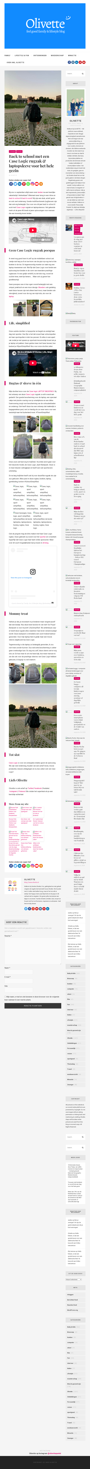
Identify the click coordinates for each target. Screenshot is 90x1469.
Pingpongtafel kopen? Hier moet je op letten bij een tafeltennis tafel (79, 786)
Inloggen (70, 1294)
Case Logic (20, 207)
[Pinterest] (80, 62)
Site (6, 986)
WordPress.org (72, 1310)
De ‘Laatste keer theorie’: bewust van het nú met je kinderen (38, 822)
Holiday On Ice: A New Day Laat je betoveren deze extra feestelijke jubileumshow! (79, 295)
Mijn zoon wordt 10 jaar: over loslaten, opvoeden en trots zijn (79, 655)
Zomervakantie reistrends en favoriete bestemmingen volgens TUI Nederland (79, 592)
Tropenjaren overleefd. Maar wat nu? (80, 632)
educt (69, 994)
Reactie (8, 936)
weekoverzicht (72, 1074)
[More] (41, 184)
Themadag (71, 1064)
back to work (27, 198)
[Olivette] (45, 26)
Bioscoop (70, 978)
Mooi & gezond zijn (74, 1030)
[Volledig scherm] (84, 349)
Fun (68, 1004)
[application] (76, 345)
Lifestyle (12, 151)
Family (7, 55)
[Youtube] (84, 62)
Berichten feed (72, 1300)
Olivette (19, 151)
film (68, 999)
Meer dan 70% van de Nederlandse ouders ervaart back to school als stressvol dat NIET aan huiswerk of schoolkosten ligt (79, 447)
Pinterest (22, 791)
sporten (43, 537)
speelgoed (78, 233)
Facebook (38, 788)
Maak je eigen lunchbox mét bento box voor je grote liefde (79, 271)
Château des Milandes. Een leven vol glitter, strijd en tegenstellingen (80, 857)
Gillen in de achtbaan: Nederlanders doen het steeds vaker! (38, 847)
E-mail (7, 977)
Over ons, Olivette (15, 62)
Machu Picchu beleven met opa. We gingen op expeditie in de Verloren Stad (79, 752)
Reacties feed (72, 1305)
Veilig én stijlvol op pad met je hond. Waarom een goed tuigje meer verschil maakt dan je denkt (79, 883)
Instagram (13, 791)
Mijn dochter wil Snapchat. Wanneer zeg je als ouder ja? (79, 515)
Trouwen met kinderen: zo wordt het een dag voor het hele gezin (79, 410)
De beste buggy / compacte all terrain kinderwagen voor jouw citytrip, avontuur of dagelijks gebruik (79, 692)
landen (40, 192)
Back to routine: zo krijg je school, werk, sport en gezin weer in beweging (79, 490)
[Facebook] (69, 62)
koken (69, 1015)
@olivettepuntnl (54, 1453)
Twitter (30, 788)
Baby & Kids (78, 225)
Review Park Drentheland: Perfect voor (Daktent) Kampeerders (13, 823)
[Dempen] (82, 349)
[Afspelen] (68, 349)
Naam (7, 968)
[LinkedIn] (76, 62)
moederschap (72, 1025)
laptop (11, 296)
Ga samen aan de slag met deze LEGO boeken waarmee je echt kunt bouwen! (79, 244)
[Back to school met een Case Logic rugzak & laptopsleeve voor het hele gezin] (32, 108)
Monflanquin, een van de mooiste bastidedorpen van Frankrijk (79, 836)
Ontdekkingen (40, 55)
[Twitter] (15, 184)
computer (70, 989)
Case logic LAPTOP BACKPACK (41, 391)
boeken (77, 228)
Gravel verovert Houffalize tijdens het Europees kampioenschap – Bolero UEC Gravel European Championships (80, 555)
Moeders (42, 287)
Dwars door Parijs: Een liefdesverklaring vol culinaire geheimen (26, 847)
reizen (69, 1053)
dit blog (45, 543)
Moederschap (57, 55)
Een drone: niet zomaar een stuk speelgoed (26, 821)
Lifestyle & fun (22, 55)
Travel (69, 1069)
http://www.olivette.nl (31, 882)
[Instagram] (73, 62)
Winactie (72, 55)
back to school (14, 198)
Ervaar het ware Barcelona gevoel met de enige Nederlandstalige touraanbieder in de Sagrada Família (14, 849)
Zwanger (70, 1084)
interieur (70, 1009)
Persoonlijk (71, 1048)
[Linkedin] (20, 184)
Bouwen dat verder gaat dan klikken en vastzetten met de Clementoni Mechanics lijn (79, 813)
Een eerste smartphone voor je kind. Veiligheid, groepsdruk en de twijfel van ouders (79, 722)
